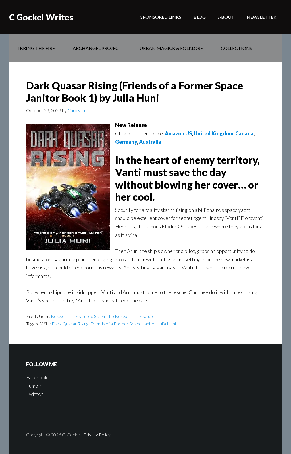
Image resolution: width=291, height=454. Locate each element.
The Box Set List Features (132, 316)
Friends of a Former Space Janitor (123, 323)
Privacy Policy (97, 434)
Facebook (36, 377)
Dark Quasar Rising (70, 323)
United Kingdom (213, 133)
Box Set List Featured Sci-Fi (78, 316)
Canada (244, 133)
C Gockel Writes (41, 17)
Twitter (34, 394)
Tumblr (33, 385)
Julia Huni (166, 323)
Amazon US (178, 133)
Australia (150, 142)
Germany (126, 142)
